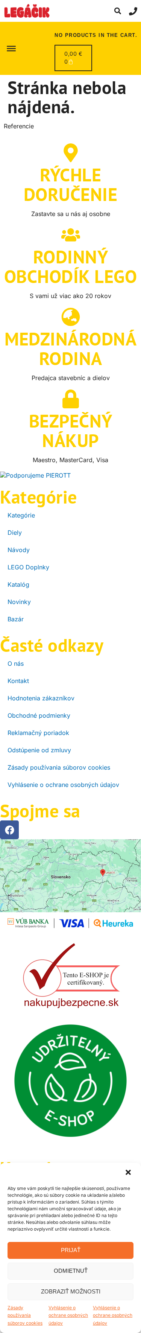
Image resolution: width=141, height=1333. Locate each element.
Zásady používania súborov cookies (25, 1315)
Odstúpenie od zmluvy (39, 750)
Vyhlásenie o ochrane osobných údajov (68, 1315)
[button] (128, 1173)
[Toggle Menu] (11, 48)
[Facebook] (9, 829)
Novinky (19, 602)
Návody (19, 550)
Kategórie (21, 515)
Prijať (70, 1250)
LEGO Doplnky (28, 567)
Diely (15, 532)
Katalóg (18, 584)
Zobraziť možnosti (70, 1291)
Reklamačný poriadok (38, 732)
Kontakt (18, 681)
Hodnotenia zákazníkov (41, 698)
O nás (16, 663)
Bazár (16, 619)
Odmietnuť (71, 1271)
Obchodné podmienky (39, 715)
